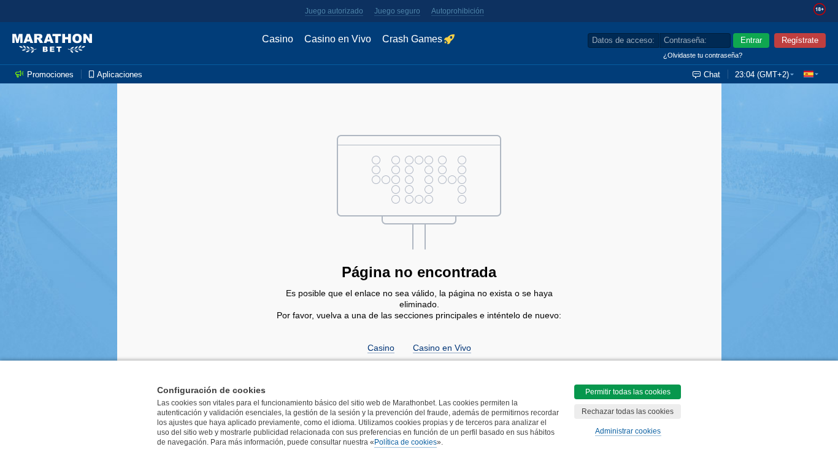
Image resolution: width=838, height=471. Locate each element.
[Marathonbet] (52, 43)
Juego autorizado (334, 11)
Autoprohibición (457, 11)
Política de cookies (405, 442)
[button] (811, 74)
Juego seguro (397, 11)
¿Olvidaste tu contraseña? (702, 55)
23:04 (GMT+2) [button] (762, 74)
